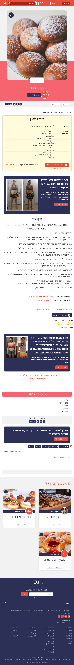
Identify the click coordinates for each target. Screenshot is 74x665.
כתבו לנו (16, 629)
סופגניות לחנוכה (50, 632)
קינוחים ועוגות (69, 636)
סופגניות (38, 446)
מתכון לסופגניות (53, 446)
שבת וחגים (69, 645)
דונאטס (52, 652)
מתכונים (34, 630)
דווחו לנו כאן (4, 659)
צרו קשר (28, 657)
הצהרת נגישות (44, 657)
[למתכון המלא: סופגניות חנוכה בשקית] (55, 542)
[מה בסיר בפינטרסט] (68, 616)
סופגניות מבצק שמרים (49, 643)
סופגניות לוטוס (51, 640)
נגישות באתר (15, 630)
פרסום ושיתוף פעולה (13, 636)
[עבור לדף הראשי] (37, 581)
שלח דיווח (66, 466)
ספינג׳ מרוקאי (51, 651)
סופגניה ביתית (51, 630)
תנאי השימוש (15, 633)
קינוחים (34, 633)
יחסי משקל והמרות (32, 629)
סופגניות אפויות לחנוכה (49, 645)
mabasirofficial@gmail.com (62, 622)
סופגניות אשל (51, 636)
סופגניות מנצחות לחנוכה (48, 649)
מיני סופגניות (51, 635)
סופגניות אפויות (50, 641)
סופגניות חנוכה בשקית (49, 629)
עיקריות (70, 632)
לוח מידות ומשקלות (12, 165)
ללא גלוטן (70, 643)
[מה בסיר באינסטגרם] (62, 616)
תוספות (70, 633)
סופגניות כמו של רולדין (49, 633)
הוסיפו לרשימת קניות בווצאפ (55, 165)
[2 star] (68, 323)
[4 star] (62, 323)
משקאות (70, 630)
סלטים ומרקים (69, 635)
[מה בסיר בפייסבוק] (59, 616)
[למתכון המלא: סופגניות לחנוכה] (55, 499)
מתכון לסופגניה (64, 446)
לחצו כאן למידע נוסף (57, 168)
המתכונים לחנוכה (44, 300)
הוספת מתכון (55, 3)
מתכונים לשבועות (32, 636)
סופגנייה (31, 446)
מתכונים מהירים (68, 629)
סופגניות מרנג (51, 646)
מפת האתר (15, 635)
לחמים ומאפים (69, 638)
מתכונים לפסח (33, 635)
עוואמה (52, 638)
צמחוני (70, 640)
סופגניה (45, 446)
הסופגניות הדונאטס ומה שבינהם (41, 296)
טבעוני (70, 641)
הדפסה (8, 104)
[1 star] (71, 323)
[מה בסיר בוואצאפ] (65, 616)
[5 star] (58, 323)
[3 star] (65, 323)
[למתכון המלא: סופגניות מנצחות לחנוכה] (19, 499)
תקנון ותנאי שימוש (35, 657)
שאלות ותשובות (14, 632)
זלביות (52, 648)
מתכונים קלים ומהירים (31, 632)
